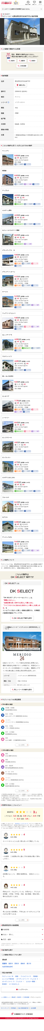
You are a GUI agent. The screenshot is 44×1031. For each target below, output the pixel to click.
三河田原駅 (23, 66)
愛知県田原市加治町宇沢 (22, 81)
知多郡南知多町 (7, 966)
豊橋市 (23, 963)
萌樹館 (35, 976)
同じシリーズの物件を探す (23, 689)
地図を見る (22, 85)
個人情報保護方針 (23, 1008)
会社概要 (33, 1008)
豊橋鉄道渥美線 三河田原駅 (24, 135)
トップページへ (23, 989)
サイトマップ (5, 1008)
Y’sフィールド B (7, 976)
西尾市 (33, 60)
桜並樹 (4, 984)
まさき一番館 (30, 981)
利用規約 (13, 1008)
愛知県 (4, 959)
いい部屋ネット (5, 997)
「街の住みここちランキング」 (21, 823)
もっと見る (21, 920)
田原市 (13, 60)
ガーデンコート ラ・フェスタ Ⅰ (13, 981)
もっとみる (21, 744)
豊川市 (29, 963)
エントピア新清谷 (8, 979)
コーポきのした (14, 984)
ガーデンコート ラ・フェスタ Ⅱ (27, 979)
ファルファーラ (26, 976)
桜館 (16, 976)
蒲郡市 (23, 60)
